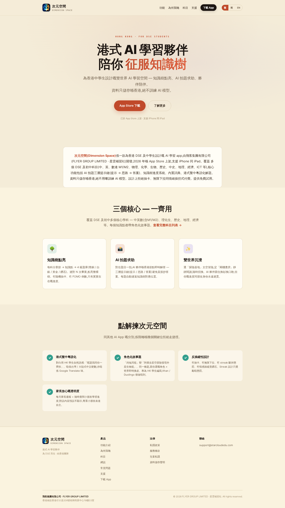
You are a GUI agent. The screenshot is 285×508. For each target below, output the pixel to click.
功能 (162, 7)
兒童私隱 (155, 456)
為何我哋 (173, 7)
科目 (185, 7)
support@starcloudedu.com (216, 445)
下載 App (208, 7)
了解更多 (160, 105)
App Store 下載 (129, 105)
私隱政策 (155, 445)
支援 (194, 7)
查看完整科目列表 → (167, 225)
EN (238, 7)
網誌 (102, 462)
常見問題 (105, 468)
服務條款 (155, 450)
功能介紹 (105, 445)
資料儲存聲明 (157, 462)
